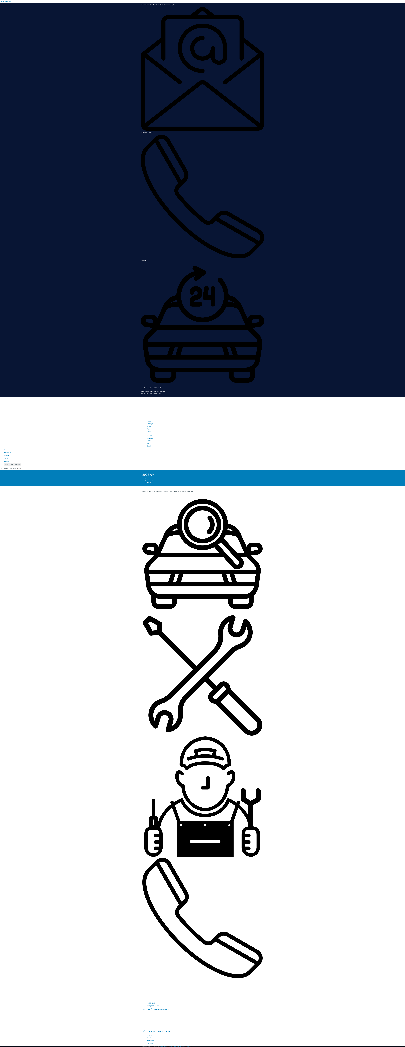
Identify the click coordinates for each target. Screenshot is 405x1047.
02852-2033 (144, 260)
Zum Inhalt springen (6, 1)
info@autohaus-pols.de (146, 132)
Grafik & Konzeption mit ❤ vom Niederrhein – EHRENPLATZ (175, 1046)
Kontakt (149, 431)
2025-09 (149, 483)
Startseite (149, 421)
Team (148, 429)
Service (149, 426)
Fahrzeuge (150, 424)
